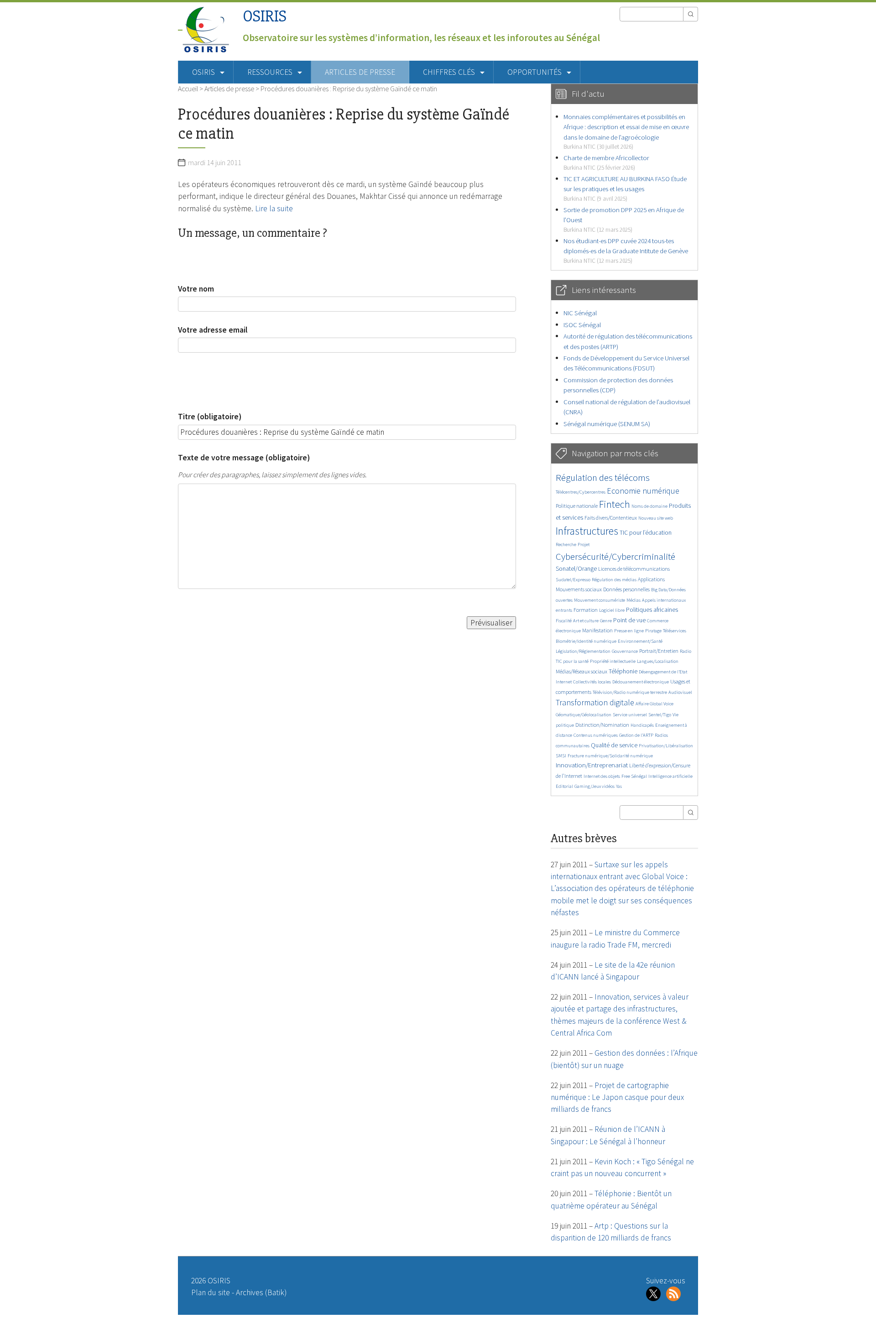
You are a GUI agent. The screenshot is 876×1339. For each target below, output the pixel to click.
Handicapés (642, 725)
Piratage (653, 631)
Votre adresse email (213, 330)
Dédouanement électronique (640, 682)
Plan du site (210, 1292)
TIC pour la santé (572, 661)
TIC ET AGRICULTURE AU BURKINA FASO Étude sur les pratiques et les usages (625, 188)
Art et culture (586, 621)
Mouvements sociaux (579, 589)
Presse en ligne (629, 631)
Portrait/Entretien (658, 650)
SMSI (561, 756)
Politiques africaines (652, 610)
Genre (606, 621)
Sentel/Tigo (659, 715)
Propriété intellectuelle (613, 661)
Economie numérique (643, 490)
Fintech (614, 504)
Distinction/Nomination (602, 724)
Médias (633, 600)
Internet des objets (602, 776)
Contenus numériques (596, 735)
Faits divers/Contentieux (610, 517)
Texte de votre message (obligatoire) (244, 458)
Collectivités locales (592, 682)
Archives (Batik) (261, 1292)
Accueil (188, 88)
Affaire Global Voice (654, 704)
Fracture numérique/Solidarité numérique (610, 756)
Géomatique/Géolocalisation (583, 715)
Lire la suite (274, 208)
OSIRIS (265, 16)
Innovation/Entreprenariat (592, 765)
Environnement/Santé (640, 641)
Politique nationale (577, 505)
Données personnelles (626, 589)
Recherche (566, 544)
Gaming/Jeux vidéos (594, 786)
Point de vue (629, 620)
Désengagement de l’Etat (663, 672)
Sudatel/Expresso (573, 580)
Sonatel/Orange (576, 569)
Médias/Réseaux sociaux (581, 671)
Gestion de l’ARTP (636, 735)
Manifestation (597, 630)
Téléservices (674, 631)
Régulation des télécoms (603, 477)
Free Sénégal (634, 776)
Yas (619, 786)
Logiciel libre (612, 610)
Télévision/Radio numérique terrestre (630, 692)
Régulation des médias (614, 580)
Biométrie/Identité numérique (586, 641)
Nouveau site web (655, 518)
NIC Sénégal (580, 312)
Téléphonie (623, 671)
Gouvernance (625, 651)
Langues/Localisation (657, 661)
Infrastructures (587, 531)
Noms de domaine (649, 506)
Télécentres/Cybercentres (580, 492)
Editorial (564, 786)
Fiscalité (564, 621)
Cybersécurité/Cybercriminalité (615, 556)
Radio (685, 651)
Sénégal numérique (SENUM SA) (606, 423)
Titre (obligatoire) (209, 417)
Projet (583, 544)
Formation (586, 609)
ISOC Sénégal (582, 324)
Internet (564, 682)
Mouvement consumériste (599, 600)
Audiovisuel (680, 692)
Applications (651, 579)
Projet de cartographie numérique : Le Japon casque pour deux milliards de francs (617, 1097)
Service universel (630, 715)
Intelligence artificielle (670, 776)
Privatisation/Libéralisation (666, 746)
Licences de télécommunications (634, 568)
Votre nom (196, 289)
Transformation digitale (595, 702)
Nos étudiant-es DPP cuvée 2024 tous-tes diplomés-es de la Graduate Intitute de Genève (625, 250)
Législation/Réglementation (583, 651)
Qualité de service (614, 745)
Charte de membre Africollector (606, 162)
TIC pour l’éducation (646, 533)
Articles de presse (360, 72)
